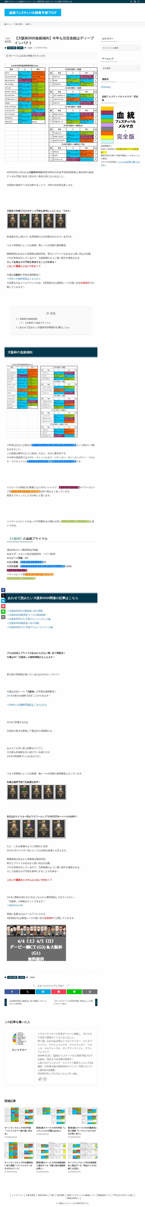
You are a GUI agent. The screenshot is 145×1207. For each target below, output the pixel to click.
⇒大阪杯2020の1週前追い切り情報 (25, 611)
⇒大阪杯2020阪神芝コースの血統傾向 (26, 615)
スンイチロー (19, 1049)
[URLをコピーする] (89, 991)
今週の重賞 (12, 48)
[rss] (135, 1)
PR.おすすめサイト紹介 (123, 1195)
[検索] (138, 1)
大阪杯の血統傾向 (28, 319)
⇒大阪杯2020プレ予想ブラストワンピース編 (30, 627)
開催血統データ (104, 1195)
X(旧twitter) (106, 87)
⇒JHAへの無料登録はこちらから (24, 279)
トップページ (17, 1195)
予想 (52, 1195)
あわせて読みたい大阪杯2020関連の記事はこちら (44, 327)
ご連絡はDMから (72, 1198)
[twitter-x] (131, 1)
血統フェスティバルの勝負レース (81, 1195)
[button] (12, 991)
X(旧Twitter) (42, 1195)
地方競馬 (60, 1195)
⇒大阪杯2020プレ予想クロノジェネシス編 (28, 619)
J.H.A (9, 695)
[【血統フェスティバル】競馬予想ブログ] (33, 12)
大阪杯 (20, 48)
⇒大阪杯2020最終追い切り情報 (23, 623)
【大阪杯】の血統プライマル (37, 323)
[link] (40, 1079)
